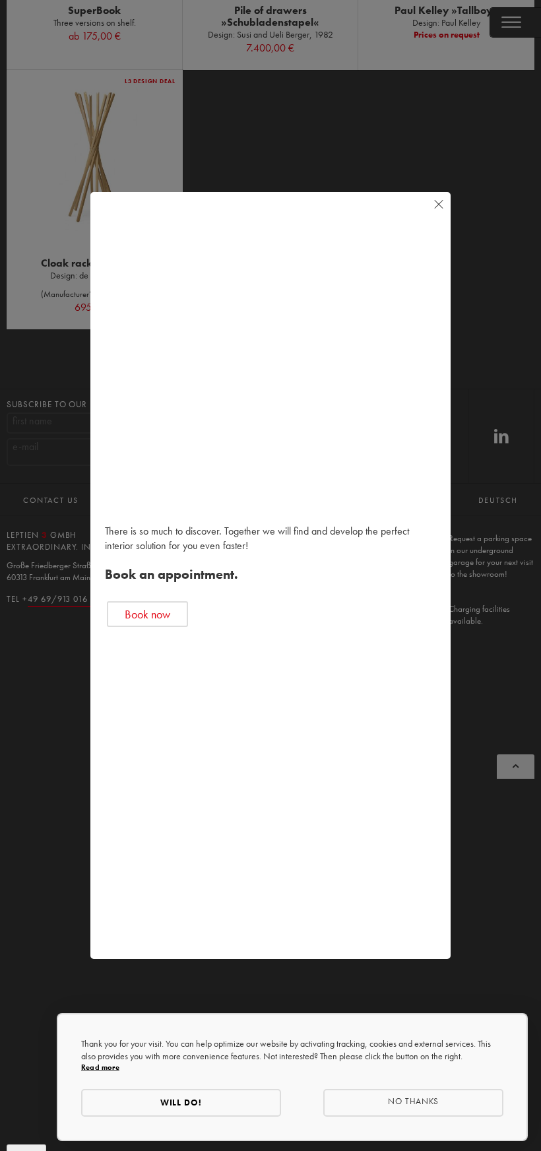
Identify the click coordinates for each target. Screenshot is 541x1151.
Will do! (181, 1102)
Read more (100, 1067)
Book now (147, 614)
